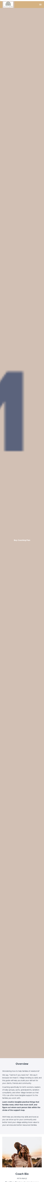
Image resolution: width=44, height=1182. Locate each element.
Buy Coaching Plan (22, 540)
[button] (40, 4)
